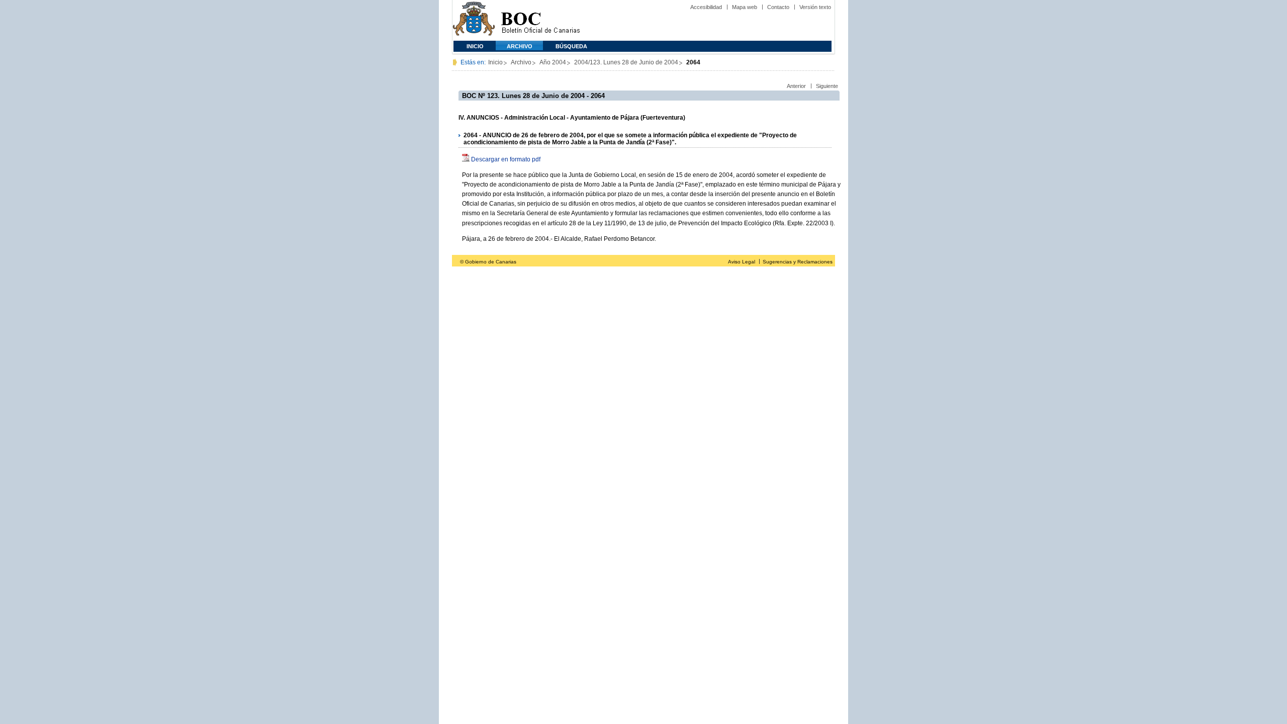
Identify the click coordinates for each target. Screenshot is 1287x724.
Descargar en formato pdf (505, 159)
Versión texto (815, 7)
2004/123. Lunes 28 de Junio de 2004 (626, 62)
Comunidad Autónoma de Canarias (473, 20)
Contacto (778, 7)
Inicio (475, 46)
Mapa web (744, 7)
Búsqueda (571, 46)
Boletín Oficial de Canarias (540, 20)
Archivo (519, 46)
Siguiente (827, 86)
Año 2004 (552, 62)
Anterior (796, 86)
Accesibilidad (706, 7)
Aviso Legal (741, 261)
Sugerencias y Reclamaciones (798, 261)
